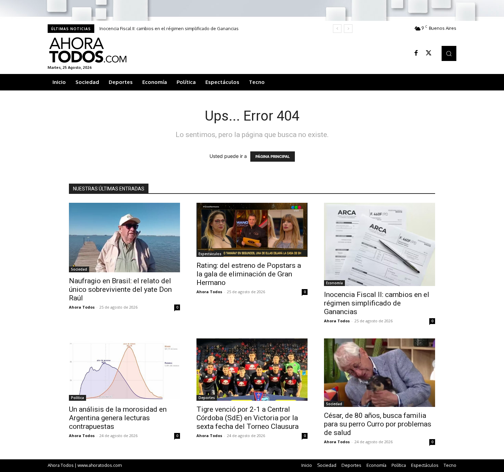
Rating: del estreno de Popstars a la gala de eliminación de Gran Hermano (248, 274)
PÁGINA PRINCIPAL (272, 156)
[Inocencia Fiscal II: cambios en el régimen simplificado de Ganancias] (379, 244)
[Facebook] (416, 53)
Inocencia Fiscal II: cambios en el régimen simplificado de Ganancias (169, 28)
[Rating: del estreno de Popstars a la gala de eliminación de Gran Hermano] (252, 230)
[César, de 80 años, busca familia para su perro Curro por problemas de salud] (379, 372)
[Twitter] (428, 53)
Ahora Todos (82, 307)
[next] (348, 28)
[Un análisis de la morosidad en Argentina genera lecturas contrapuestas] (124, 369)
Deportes (207, 397)
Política (77, 397)
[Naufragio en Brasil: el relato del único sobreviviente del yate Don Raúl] (124, 237)
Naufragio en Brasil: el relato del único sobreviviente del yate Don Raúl (120, 289)
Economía (334, 283)
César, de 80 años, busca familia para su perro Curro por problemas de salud (377, 424)
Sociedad (79, 269)
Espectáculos (210, 253)
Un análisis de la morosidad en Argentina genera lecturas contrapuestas (118, 418)
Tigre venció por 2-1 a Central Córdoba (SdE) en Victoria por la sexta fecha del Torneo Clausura (247, 418)
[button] (449, 53)
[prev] (337, 28)
